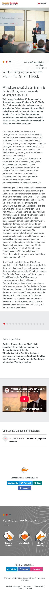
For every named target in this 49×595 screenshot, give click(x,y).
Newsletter (29, 589)
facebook (25, 569)
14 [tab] (43, 324)
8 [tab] (25, 324)
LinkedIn (13, 569)
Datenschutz (39, 587)
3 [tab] (10, 324)
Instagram (37, 569)
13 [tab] (40, 324)
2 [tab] (7, 324)
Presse (20, 589)
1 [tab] (4, 324)
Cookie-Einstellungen (13, 587)
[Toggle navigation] (42, 3)
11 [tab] (34, 324)
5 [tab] (16, 324)
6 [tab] (19, 324)
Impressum (28, 587)
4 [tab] (13, 324)
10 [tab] (31, 324)
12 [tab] (37, 324)
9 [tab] (28, 324)
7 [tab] (22, 324)
